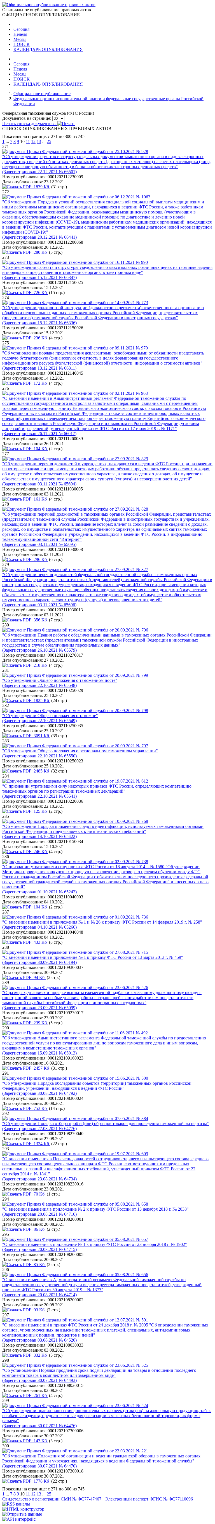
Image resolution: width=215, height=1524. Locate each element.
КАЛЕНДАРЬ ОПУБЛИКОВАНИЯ (48, 49)
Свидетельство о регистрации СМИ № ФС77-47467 (51, 1499)
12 (33, 141)
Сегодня (21, 29)
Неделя (20, 34)
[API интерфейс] (19, 1519)
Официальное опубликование (42, 93)
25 (49, 141)
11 (28, 141)
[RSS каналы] (16, 1504)
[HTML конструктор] (23, 1509)
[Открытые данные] (22, 1514)
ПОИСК (21, 44)
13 (39, 141)
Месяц (19, 39)
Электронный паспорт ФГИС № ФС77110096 (149, 1499)
